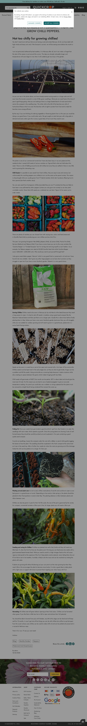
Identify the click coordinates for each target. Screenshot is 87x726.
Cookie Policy (20, 19)
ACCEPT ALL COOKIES (52, 23)
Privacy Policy (67, 17)
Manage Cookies (34, 23)
